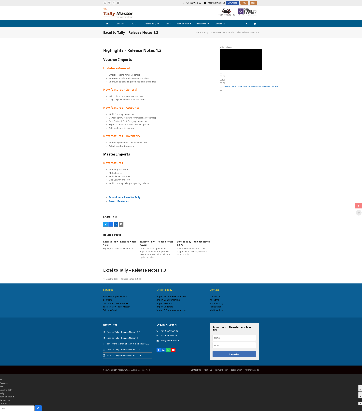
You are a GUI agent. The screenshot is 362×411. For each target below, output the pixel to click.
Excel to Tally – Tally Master (116, 306)
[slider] (250, 86)
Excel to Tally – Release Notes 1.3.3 (123, 331)
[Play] (221, 73)
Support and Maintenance (115, 303)
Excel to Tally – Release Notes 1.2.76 (124, 355)
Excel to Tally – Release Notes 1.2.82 (122, 278)
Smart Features (119, 201)
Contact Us (215, 296)
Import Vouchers (165, 306)
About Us (214, 299)
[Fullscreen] (221, 90)
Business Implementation (115, 296)
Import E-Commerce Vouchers (171, 296)
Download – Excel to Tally (124, 197)
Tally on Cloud (110, 310)
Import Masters (164, 303)
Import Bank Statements (168, 299)
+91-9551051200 (169, 335)
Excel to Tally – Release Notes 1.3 (122, 337)
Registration (215, 306)
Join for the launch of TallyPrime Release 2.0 (127, 343)
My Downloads (217, 310)
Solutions (107, 299)
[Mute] (221, 87)
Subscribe (234, 354)
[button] (255, 23)
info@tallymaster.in (170, 340)
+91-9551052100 (169, 330)
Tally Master (119, 369)
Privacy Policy (216, 303)
